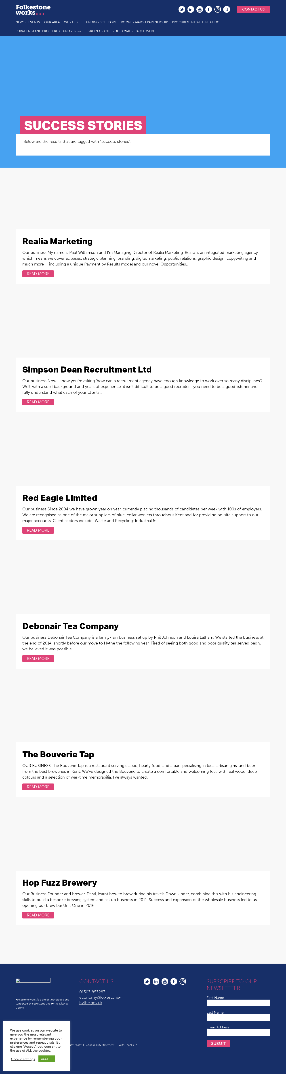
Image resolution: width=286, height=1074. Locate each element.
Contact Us (253, 9)
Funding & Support (100, 22)
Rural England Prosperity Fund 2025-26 (49, 31)
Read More (38, 273)
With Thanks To (128, 1045)
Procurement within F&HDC (195, 22)
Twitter (182, 9)
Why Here (72, 22)
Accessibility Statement (100, 1045)
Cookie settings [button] (23, 1059)
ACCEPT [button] (46, 1059)
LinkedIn (190, 9)
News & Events (28, 22)
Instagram (217, 9)
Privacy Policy (73, 1045)
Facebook (208, 9)
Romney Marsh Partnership (144, 22)
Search (226, 9)
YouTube (199, 9)
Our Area (52, 22)
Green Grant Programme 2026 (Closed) (121, 31)
